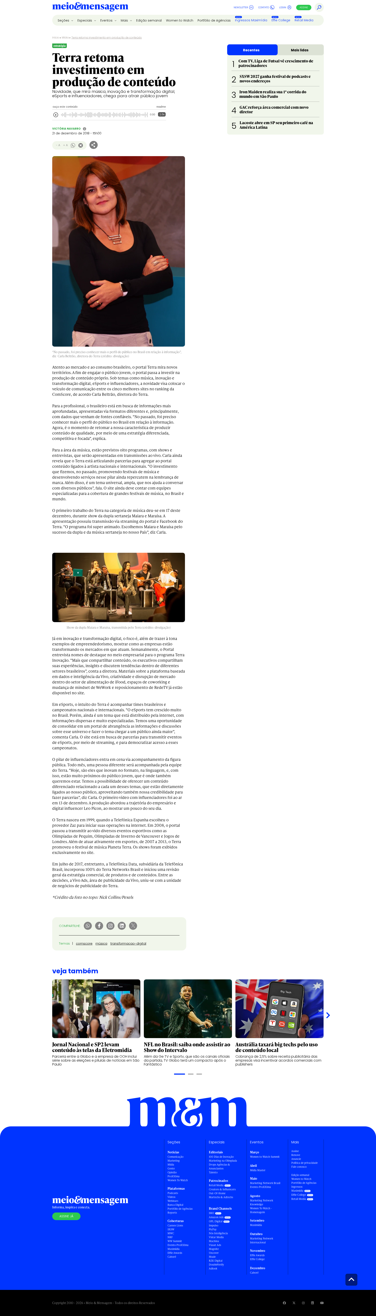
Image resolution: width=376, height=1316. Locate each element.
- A (58, 145)
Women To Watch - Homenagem (261, 1210)
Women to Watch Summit (265, 1157)
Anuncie (296, 1159)
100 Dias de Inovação (221, 1157)
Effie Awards (175, 1253)
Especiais (85, 20)
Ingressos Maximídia (251, 20)
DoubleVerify (216, 1264)
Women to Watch (179, 20)
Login (282, 7)
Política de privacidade (304, 1163)
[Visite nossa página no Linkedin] (312, 1303)
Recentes (251, 50)
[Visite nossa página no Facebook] (284, 1303)
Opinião (172, 1172)
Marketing (174, 1160)
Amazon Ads (216, 1217)
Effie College (281, 20)
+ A (65, 145)
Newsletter (241, 7)
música (101, 943)
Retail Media (304, 20)
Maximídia (174, 1249)
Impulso (213, 1225)
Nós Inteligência (218, 1233)
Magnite (214, 1249)
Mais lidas (300, 50)
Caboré (172, 1257)
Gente (171, 1168)
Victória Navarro (66, 128)
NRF (170, 1237)
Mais (125, 20)
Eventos (106, 20)
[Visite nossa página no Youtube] (322, 1303)
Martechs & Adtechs (221, 1197)
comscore (84, 943)
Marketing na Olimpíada (223, 1160)
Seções (64, 20)
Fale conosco (299, 1167)
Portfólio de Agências (214, 20)
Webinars (173, 1201)
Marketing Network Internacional (261, 1240)
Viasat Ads (215, 1245)
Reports (172, 1212)
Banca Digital (175, 1205)
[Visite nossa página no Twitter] (293, 1303)
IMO (211, 1213)
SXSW (171, 1229)
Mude (212, 1257)
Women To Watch (178, 1180)
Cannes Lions (175, 1225)
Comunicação (175, 1157)
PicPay (213, 1229)
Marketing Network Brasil (265, 1183)
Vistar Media (216, 1237)
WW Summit (175, 1241)
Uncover (214, 1253)
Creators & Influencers (222, 1189)
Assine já (66, 1216)
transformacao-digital (128, 943)
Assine (304, 7)
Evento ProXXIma (178, 1245)
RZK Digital (215, 1261)
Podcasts (173, 1193)
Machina (214, 1241)
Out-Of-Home (217, 1193)
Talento (213, 1172)
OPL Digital (215, 1221)
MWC (171, 1233)
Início (55, 37)
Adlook (213, 1268)
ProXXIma (174, 1176)
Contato (263, 7)
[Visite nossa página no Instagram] (303, 1303)
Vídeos (171, 1197)
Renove (295, 1155)
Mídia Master (257, 1170)
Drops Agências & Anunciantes (219, 1166)
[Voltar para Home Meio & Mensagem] (90, 7)
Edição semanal (149, 20)
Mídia (65, 37)
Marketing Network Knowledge (261, 1202)
